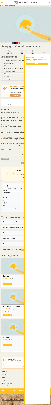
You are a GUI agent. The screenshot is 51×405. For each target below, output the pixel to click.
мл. (10, 68)
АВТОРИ (7, 390)
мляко (22, 117)
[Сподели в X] (15, 43)
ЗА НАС (3, 390)
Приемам (37, 63)
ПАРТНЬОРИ (4, 392)
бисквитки (38, 57)
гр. (7, 63)
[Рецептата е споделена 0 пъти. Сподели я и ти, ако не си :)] (8, 43)
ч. (7, 79)
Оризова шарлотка (15, 384)
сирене (3, 138)
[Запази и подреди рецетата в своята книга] (22, 163)
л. (7, 79)
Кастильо (6, 276)
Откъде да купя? (15, 95)
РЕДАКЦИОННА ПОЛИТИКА (16, 390)
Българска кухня (5, 380)
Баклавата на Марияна (12, 306)
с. (16, 138)
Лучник (6, 337)
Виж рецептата (8, 284)
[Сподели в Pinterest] (17, 43)
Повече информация (30, 60)
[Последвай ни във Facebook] (23, 177)
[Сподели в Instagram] (19, 43)
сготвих (6, 158)
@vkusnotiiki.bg (10, 173)
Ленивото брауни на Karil (7, 384)
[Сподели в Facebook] (13, 43)
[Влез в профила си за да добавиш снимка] (49, 39)
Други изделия (5, 374)
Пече (2, 149)
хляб (23, 143)
